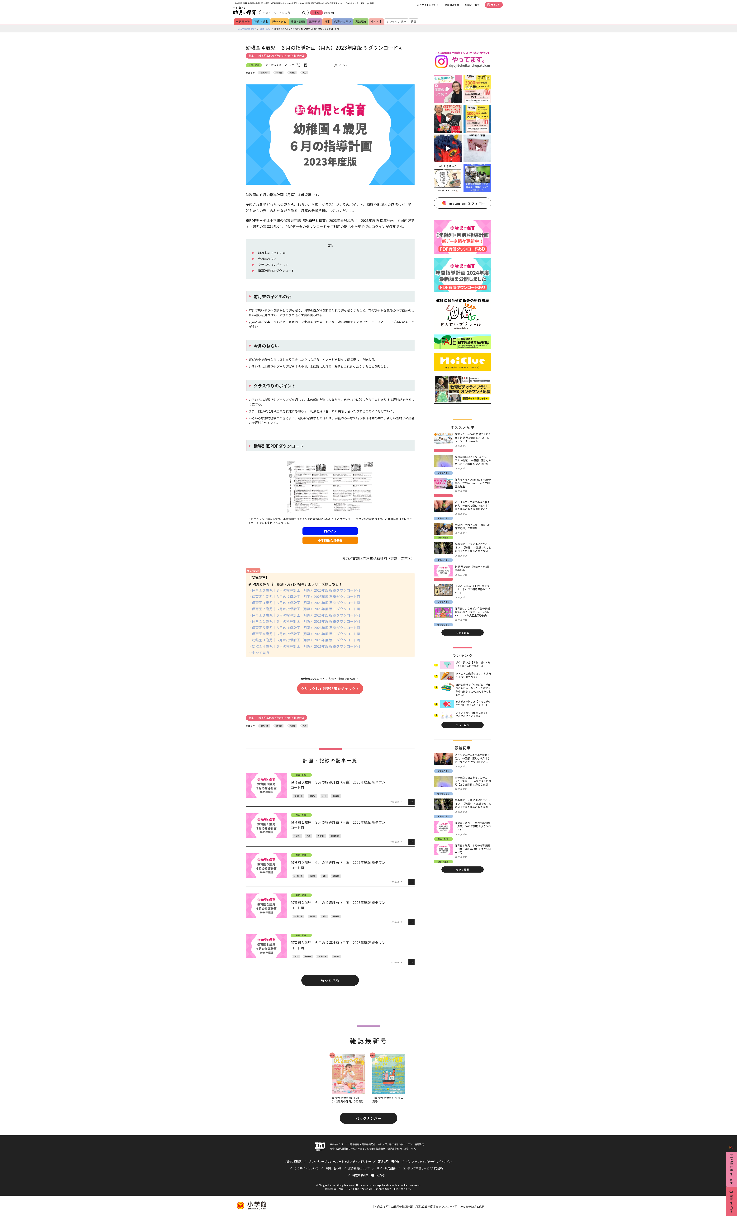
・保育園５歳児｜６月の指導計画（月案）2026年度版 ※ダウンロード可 (304, 627)
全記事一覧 (243, 21)
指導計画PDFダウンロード (276, 270)
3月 (324, 795)
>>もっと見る (258, 652)
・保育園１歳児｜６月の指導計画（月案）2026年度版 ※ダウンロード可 (304, 621)
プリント (342, 65)
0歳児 (312, 795)
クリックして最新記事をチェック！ (330, 688)
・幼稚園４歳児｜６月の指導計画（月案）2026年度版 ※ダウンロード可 (304, 646)
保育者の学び (342, 21)
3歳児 (336, 956)
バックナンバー (368, 1118)
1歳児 (297, 836)
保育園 (336, 795)
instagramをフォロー (467, 203)
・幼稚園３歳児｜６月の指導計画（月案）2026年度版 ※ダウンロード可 (304, 639)
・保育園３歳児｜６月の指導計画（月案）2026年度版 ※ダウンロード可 (304, 615)
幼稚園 (279, 72)
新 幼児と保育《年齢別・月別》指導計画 (281, 55)
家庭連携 (314, 21)
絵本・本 (376, 21)
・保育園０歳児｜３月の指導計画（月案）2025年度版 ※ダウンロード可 (304, 590)
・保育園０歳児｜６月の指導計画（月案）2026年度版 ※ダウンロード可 (304, 602)
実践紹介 (361, 21)
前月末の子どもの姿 (272, 252)
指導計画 (264, 72)
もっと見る (330, 980)
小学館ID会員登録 (330, 540)
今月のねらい (267, 258)
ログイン (495, 5)
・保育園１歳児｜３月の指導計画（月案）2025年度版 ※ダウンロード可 (304, 596)
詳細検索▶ (329, 12)
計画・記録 (298, 21)
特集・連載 (261, 21)
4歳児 (292, 72)
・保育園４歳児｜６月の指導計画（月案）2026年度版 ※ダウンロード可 (304, 633)
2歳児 (312, 916)
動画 (413, 21)
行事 (327, 21)
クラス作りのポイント (273, 264)
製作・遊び (279, 21)
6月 (304, 72)
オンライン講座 (396, 21)
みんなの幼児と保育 (247, 28)
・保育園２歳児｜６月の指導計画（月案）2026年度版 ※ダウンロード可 (304, 608)
